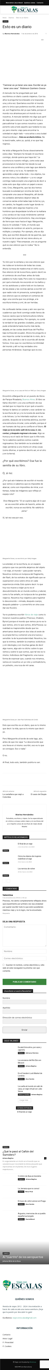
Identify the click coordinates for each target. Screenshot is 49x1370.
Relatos (21, 1053)
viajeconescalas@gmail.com (24, 1318)
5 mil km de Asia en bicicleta (29, 1176)
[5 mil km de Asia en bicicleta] (9, 1179)
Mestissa (33, 1362)
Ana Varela (30, 1079)
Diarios (11, 18)
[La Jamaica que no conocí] (9, 1191)
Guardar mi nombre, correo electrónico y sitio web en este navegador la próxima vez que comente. (23, 968)
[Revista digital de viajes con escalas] (24, 9)
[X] (19, 46)
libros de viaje (31, 614)
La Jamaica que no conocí (28, 1188)
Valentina (8, 895)
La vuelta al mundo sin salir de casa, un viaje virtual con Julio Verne (30, 1088)
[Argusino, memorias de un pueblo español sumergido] (9, 1216)
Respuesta (6, 913)
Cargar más (23, 1100)
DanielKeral (30, 1219)
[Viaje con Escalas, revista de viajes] (24, 1285)
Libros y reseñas (24, 1094)
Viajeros (21, 1179)
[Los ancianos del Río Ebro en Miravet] (9, 1063)
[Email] (43, 46)
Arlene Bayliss (31, 1066)
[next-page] (8, 881)
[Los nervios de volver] (9, 872)
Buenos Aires (28, 399)
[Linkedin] (37, 46)
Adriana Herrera (32, 1053)
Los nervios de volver (26, 869)
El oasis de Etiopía (38, 794)
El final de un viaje (25, 844)
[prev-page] (4, 881)
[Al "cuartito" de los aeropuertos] (24, 1245)
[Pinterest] (25, 46)
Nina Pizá (29, 1192)
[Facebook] (13, 46)
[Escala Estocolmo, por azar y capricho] (9, 1050)
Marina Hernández (12, 34)
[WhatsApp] (31, 46)
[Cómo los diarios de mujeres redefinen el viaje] (9, 859)
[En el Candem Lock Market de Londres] (9, 1076)
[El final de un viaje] (9, 847)
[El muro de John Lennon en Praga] (9, 1204)
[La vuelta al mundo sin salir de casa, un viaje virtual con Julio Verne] (9, 1089)
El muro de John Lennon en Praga (32, 1201)
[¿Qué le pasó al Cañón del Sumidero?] (24, 1132)
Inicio (5, 18)
